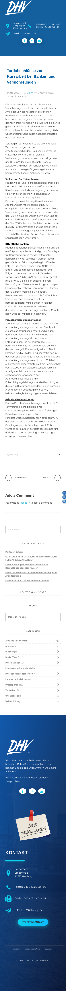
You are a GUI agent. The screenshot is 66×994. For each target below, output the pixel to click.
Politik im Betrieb (14, 552)
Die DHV (9, 651)
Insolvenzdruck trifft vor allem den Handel (27, 580)
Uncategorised (13, 696)
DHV (30, 93)
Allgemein (10, 646)
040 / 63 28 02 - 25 (50, 27)
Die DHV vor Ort (13, 657)
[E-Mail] (63, 492)
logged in (25, 502)
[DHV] (19, 7)
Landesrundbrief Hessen (18, 679)
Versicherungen (18, 96)
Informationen (12, 662)
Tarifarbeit (10, 690)
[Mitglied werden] (63, 501)
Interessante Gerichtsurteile (20, 668)
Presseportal (12, 685)
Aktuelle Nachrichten (16, 640)
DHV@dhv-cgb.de (33, 910)
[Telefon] (63, 496)
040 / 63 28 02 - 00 (51, 24)
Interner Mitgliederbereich (19, 674)
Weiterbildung (12, 701)
